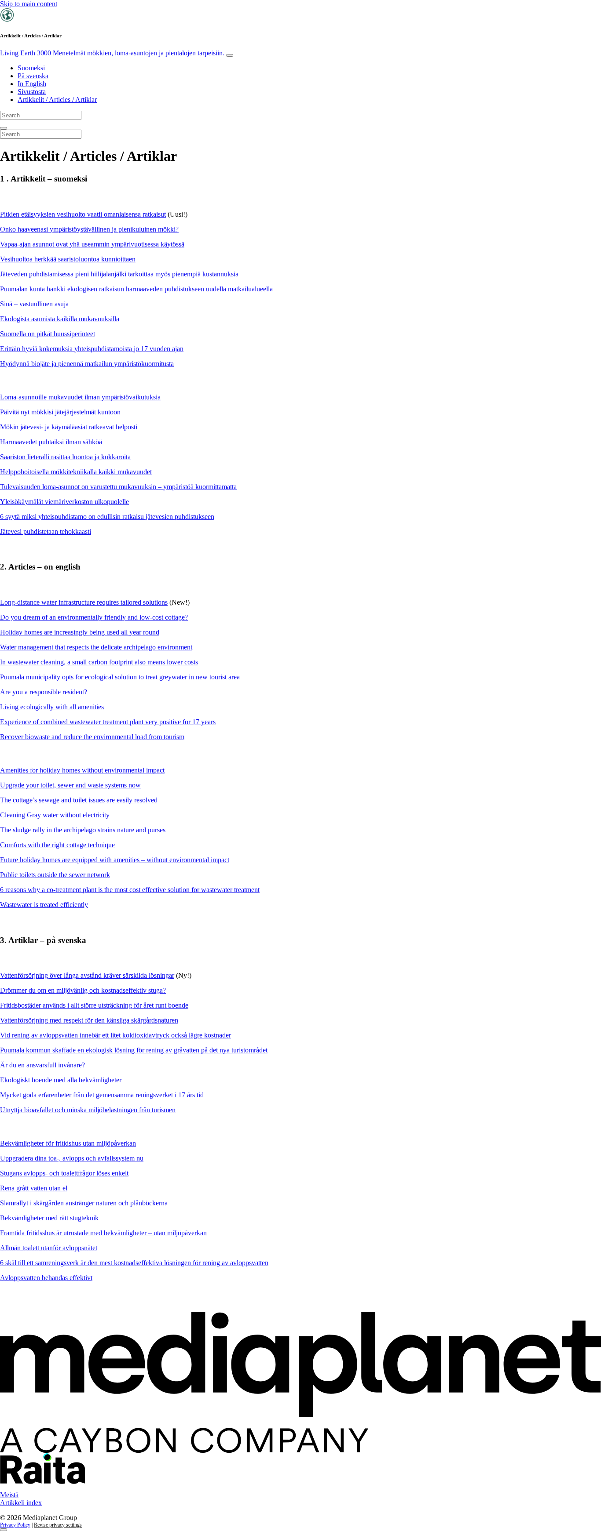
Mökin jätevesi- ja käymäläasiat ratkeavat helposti (68, 427)
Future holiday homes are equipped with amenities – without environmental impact (114, 859)
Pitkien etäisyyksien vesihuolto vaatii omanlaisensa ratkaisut (83, 214)
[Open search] (3, 128)
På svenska (33, 76)
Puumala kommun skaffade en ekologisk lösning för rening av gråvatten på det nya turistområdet (134, 1050)
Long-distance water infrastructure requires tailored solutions (84, 602)
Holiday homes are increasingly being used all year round (79, 632)
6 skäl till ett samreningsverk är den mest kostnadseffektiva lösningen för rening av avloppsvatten (134, 1262)
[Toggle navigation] (229, 55)
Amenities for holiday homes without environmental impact (82, 770)
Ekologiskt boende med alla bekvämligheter (60, 1080)
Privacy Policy (15, 1525)
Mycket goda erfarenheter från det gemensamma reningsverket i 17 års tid (102, 1095)
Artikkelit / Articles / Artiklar (57, 99)
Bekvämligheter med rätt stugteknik (49, 1218)
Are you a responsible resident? (43, 692)
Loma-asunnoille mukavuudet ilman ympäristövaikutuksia (80, 397)
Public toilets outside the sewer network (55, 874)
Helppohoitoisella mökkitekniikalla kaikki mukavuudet (76, 471)
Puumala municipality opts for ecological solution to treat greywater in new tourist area (120, 677)
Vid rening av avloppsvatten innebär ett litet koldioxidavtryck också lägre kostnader (115, 1035)
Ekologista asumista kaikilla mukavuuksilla (59, 319)
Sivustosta (32, 91)
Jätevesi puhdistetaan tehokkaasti (45, 531)
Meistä (9, 1494)
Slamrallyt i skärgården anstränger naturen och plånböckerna (84, 1203)
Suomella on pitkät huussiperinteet (47, 333)
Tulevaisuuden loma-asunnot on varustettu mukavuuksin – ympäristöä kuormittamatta (118, 486)
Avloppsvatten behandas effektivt (46, 1277)
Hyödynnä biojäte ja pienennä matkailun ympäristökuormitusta (87, 363)
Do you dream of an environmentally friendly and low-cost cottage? (94, 617)
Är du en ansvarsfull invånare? (42, 1065)
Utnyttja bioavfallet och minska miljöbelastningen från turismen (88, 1110)
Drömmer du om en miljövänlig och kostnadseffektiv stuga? (83, 990)
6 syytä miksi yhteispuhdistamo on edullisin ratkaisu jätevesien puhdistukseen (107, 516)
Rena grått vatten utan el (33, 1188)
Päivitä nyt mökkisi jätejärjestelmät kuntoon (60, 412)
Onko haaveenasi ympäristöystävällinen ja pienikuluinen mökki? (89, 229)
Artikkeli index (21, 1502)
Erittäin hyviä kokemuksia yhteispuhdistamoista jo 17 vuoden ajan (91, 348)
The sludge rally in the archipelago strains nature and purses (82, 830)
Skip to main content (28, 3)
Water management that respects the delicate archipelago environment (96, 647)
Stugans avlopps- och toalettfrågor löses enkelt (64, 1173)
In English (32, 83)
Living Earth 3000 (113, 53)
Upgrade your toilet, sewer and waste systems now (70, 785)
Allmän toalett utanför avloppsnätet (48, 1248)
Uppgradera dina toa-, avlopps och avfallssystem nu (71, 1158)
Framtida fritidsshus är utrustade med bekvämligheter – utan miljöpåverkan (103, 1233)
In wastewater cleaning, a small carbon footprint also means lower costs (99, 662)
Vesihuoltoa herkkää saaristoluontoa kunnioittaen (68, 259)
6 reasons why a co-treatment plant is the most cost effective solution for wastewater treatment (130, 889)
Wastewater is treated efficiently (44, 904)
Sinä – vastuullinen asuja (34, 304)
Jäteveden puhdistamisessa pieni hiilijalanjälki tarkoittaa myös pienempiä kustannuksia (119, 274)
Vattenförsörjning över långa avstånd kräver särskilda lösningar (87, 975)
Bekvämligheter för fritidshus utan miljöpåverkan (68, 1143)
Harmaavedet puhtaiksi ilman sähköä (51, 442)
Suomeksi (31, 68)
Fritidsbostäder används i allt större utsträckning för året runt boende (94, 1005)
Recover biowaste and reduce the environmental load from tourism (92, 736)
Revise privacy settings (58, 1525)
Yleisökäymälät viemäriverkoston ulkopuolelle (64, 501)
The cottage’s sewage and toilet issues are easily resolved (79, 800)
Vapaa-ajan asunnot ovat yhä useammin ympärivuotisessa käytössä (92, 244)
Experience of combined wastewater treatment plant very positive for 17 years (108, 722)
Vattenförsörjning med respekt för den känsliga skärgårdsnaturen (89, 1020)
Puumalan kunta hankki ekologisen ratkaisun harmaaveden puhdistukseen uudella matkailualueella (136, 289)
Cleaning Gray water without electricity (55, 815)
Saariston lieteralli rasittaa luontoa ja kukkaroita (65, 457)
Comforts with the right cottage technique (57, 845)
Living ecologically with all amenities (52, 707)
